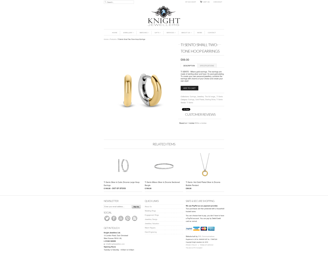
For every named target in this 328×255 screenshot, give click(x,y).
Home (114, 33)
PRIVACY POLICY (191, 245)
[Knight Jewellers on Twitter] (107, 221)
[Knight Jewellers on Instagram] (134, 221)
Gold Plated (199, 99)
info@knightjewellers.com (115, 244)
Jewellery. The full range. (206, 96)
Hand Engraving (151, 232)
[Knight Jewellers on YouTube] (121, 221)
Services (171, 33)
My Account (190, 2)
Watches (144, 33)
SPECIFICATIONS (207, 65)
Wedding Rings (150, 211)
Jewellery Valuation (152, 223)
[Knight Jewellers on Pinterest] (128, 221)
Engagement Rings (152, 215)
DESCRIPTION (189, 65)
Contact (212, 33)
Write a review (200, 123)
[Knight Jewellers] (164, 16)
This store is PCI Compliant (194, 248)
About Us (186, 33)
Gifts (158, 33)
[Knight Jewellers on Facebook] (114, 221)
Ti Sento (220, 96)
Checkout (217, 2)
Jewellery (128, 33)
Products (113, 39)
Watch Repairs (150, 227)
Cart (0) (206, 2)
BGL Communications (206, 236)
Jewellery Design (151, 219)
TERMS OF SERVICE (206, 245)
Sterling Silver (210, 99)
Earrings (193, 96)
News (199, 33)
